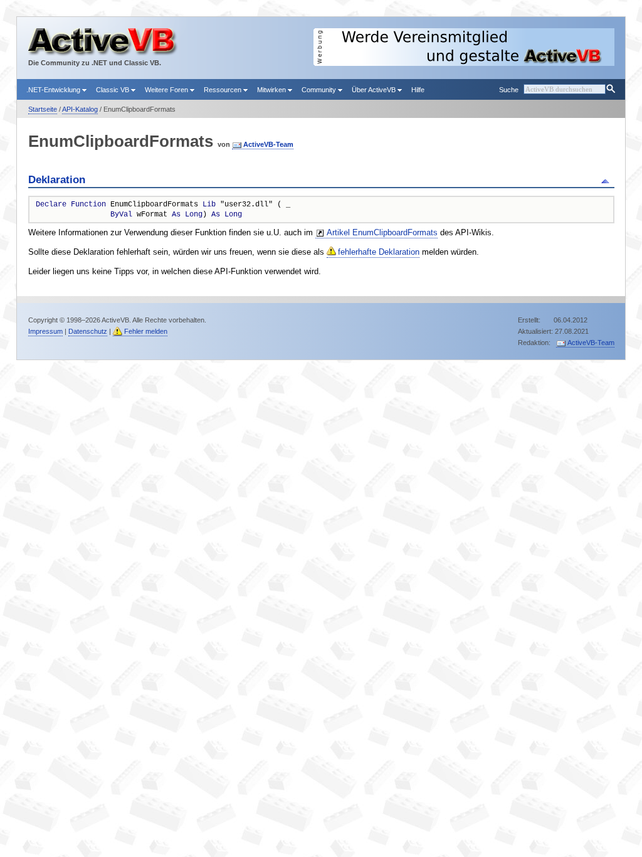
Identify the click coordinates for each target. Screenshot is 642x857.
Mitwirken (272, 89)
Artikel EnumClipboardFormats (382, 232)
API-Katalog (80, 109)
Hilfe (417, 89)
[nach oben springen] (607, 180)
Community (320, 89)
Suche (508, 89)
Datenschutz (87, 331)
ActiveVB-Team (268, 144)
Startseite (42, 109)
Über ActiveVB (374, 89)
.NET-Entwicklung (54, 89)
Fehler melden (145, 331)
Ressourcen (223, 89)
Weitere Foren (167, 89)
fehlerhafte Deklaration (378, 252)
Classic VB (113, 89)
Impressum (45, 331)
